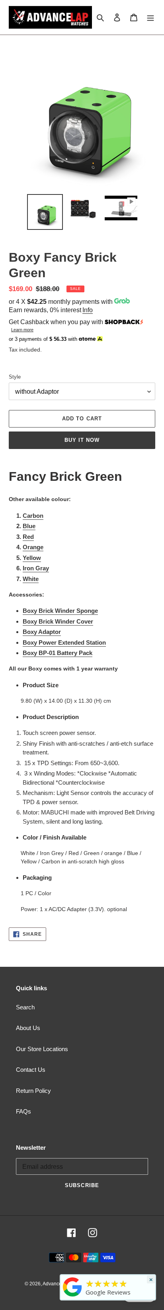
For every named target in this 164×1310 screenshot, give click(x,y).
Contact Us (30, 1069)
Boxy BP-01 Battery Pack (57, 652)
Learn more (22, 329)
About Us (28, 1027)
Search (25, 1007)
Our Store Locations (42, 1049)
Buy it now (82, 440)
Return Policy (33, 1090)
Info (87, 310)
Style (15, 377)
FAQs (23, 1111)
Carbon (33, 515)
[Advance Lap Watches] (72, 1296)
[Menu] (150, 17)
